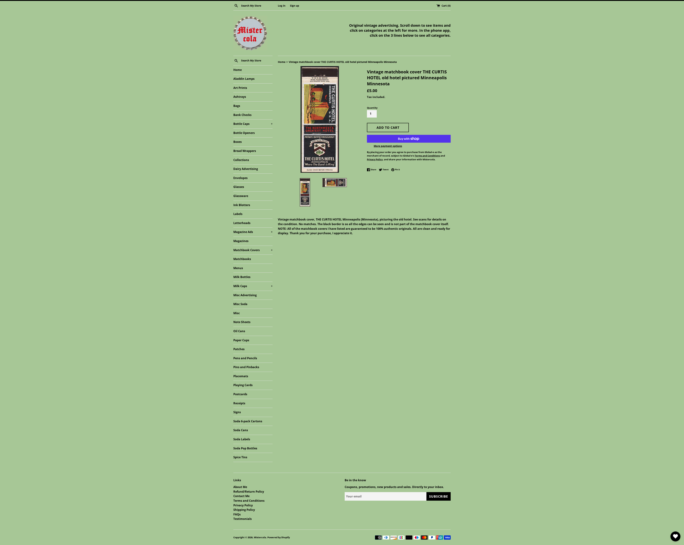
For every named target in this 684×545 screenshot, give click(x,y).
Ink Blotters (241, 205)
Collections (241, 160)
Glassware (240, 196)
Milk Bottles (241, 277)
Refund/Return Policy (248, 492)
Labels (237, 214)
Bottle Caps (253, 124)
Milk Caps (253, 286)
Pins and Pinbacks (246, 367)
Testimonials (242, 519)
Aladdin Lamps (244, 79)
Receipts (239, 403)
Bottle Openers (244, 133)
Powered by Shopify (278, 537)
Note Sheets (241, 322)
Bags (236, 106)
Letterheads (241, 223)
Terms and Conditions (249, 501)
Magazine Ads (253, 232)
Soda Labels (241, 439)
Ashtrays (239, 97)
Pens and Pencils (245, 358)
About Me (240, 487)
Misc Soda (240, 304)
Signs (237, 412)
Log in (281, 5)
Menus (238, 268)
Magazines (240, 241)
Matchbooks (242, 259)
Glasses (238, 187)
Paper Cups (241, 340)
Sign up (294, 5)
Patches (239, 349)
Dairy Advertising (245, 169)
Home (237, 70)
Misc (236, 313)
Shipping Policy (244, 510)
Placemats (240, 376)
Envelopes (240, 178)
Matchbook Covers (253, 250)
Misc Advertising (245, 295)
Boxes (237, 142)
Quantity (372, 107)
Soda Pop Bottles (245, 448)
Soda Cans (240, 430)
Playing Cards (243, 385)
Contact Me (241, 496)
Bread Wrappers (244, 151)
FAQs (237, 514)
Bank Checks (242, 115)
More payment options (388, 146)
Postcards (240, 394)
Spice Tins (240, 457)
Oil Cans (239, 331)
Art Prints (240, 88)
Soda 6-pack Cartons (247, 421)
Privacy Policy (243, 505)
